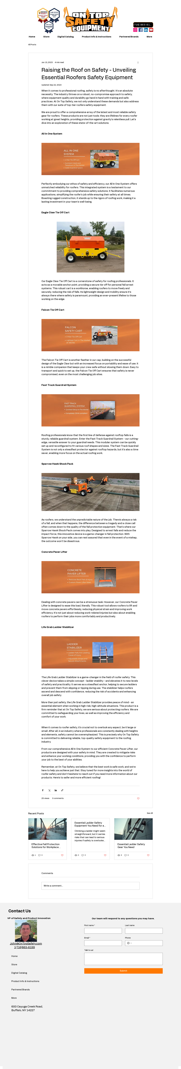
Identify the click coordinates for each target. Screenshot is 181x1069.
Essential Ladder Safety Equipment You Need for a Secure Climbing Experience (89, 824)
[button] (94, 37)
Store (14, 965)
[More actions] (138, 62)
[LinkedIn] (146, 30)
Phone (128, 938)
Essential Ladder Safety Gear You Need (131, 846)
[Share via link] (62, 790)
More (14, 998)
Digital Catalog (18, 973)
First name (89, 925)
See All (150, 813)
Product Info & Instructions (18, 981)
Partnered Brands (18, 990)
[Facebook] (141, 30)
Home (14, 956)
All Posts (32, 45)
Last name (129, 925)
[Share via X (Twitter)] (49, 790)
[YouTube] (151, 30)
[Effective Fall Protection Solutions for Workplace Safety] (47, 829)
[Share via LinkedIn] (55, 790)
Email (87, 938)
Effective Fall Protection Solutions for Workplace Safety (45, 846)
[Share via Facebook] (42, 790)
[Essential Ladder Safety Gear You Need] (133, 829)
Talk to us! (88, 950)
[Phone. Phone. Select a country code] (129, 943)
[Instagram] (135, 30)
